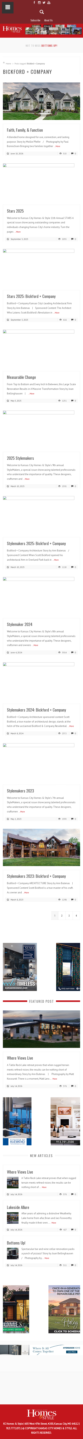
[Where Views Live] (41, 1029)
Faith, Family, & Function (25, 130)
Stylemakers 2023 (20, 791)
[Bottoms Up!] (13, 1253)
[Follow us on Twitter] (44, 2)
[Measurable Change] (41, 348)
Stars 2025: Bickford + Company (31, 296)
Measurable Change (21, 377)
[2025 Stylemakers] (41, 429)
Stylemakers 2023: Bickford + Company (36, 876)
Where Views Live (20, 1058)
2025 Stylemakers (20, 458)
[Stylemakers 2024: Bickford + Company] (41, 681)
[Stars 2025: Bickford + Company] (41, 267)
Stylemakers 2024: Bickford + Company (36, 710)
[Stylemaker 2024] (41, 595)
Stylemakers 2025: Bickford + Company (36, 543)
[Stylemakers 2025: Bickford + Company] (41, 514)
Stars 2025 (15, 211)
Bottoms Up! (49, 45)
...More (57, 146)
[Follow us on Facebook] (34, 2)
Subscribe (35, 20)
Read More (69, 115)
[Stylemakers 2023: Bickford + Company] (41, 847)
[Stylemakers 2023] (41, 761)
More (55, 1078)
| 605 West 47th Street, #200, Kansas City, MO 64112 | (52, 1423)
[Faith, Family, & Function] (41, 101)
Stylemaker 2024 (19, 624)
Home (8, 63)
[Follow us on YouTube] (48, 2)
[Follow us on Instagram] (39, 2)
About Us (48, 20)
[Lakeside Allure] (13, 1217)
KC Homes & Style (13, 1423)
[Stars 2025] (41, 182)
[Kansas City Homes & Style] (41, 28)
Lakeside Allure (18, 1207)
